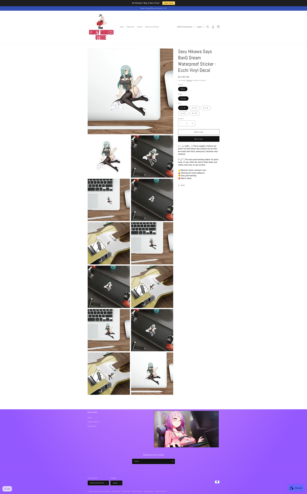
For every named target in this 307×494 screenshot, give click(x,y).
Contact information (161, 491)
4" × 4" (183, 113)
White (183, 89)
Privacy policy (126, 491)
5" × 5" (194, 113)
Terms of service (137, 491)
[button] (207, 26)
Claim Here (168, 3)
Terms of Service (93, 422)
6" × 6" (183, 108)
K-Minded (95, 491)
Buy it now (199, 139)
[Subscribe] (172, 461)
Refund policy (92, 426)
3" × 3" (205, 108)
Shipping (189, 80)
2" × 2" (194, 108)
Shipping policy (148, 491)
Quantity (181, 119)
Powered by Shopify (104, 491)
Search (90, 418)
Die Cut (183, 98)
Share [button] (183, 185)
